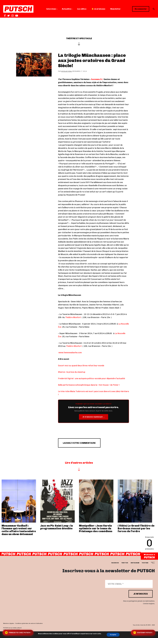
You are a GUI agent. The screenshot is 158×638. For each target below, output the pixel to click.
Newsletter (115, 9)
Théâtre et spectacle (79, 38)
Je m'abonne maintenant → (93, 417)
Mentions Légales (8, 623)
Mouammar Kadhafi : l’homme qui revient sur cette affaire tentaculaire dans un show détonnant (19, 530)
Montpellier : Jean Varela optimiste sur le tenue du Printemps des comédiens (95, 528)
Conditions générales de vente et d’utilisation (29, 623)
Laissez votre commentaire (79, 443)
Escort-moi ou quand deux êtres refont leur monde (81, 365)
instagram (135, 563)
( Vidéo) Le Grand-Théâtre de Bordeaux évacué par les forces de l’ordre (136, 528)
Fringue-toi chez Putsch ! (18, 633)
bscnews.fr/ (97, 79)
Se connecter (141, 9)
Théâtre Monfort (73, 317)
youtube (145, 563)
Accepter (113, 635)
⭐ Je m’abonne (98, 9)
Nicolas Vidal (66, 71)
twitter (124, 563)
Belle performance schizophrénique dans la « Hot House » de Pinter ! (89, 385)
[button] (154, 9)
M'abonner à (149, 555)
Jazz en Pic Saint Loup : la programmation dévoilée (56, 527)
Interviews (51, 9)
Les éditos (81, 9)
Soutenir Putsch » (143, 633)
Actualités (66, 9)
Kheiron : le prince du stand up (71, 372)
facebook (115, 563)
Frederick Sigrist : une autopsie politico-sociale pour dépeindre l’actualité (91, 378)
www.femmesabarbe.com (70, 352)
